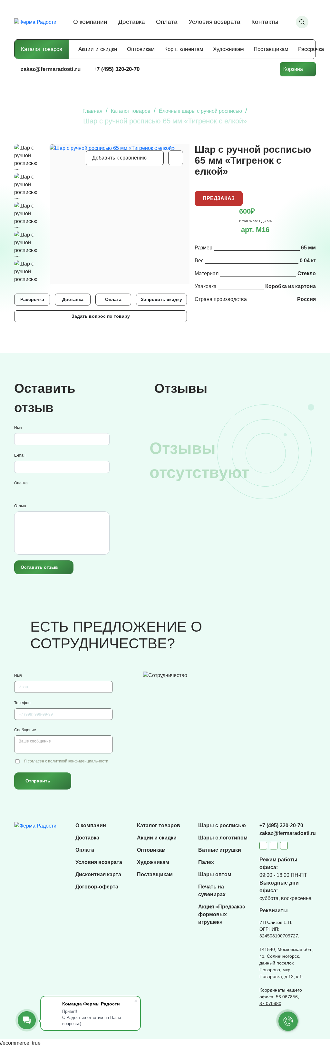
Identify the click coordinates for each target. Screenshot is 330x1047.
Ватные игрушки (219, 850)
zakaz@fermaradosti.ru (51, 69)
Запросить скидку (161, 299)
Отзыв (20, 506)
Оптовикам (141, 49)
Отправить (37, 780)
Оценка (21, 483)
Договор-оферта (96, 886)
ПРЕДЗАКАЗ (219, 198)
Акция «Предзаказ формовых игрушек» (221, 914)
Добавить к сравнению (119, 157)
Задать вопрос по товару (101, 316)
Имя (18, 427)
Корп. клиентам (183, 49)
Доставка (131, 21)
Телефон (22, 703)
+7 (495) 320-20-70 (116, 69)
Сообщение (25, 730)
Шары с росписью (222, 825)
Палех (206, 862)
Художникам (228, 49)
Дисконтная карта (98, 874)
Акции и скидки (97, 49)
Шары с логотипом (223, 837)
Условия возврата (214, 21)
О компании (90, 21)
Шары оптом (214, 874)
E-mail (19, 455)
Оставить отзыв (39, 567)
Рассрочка (311, 49)
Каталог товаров (41, 49)
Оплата (167, 21)
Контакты (264, 21)
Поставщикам (271, 49)
